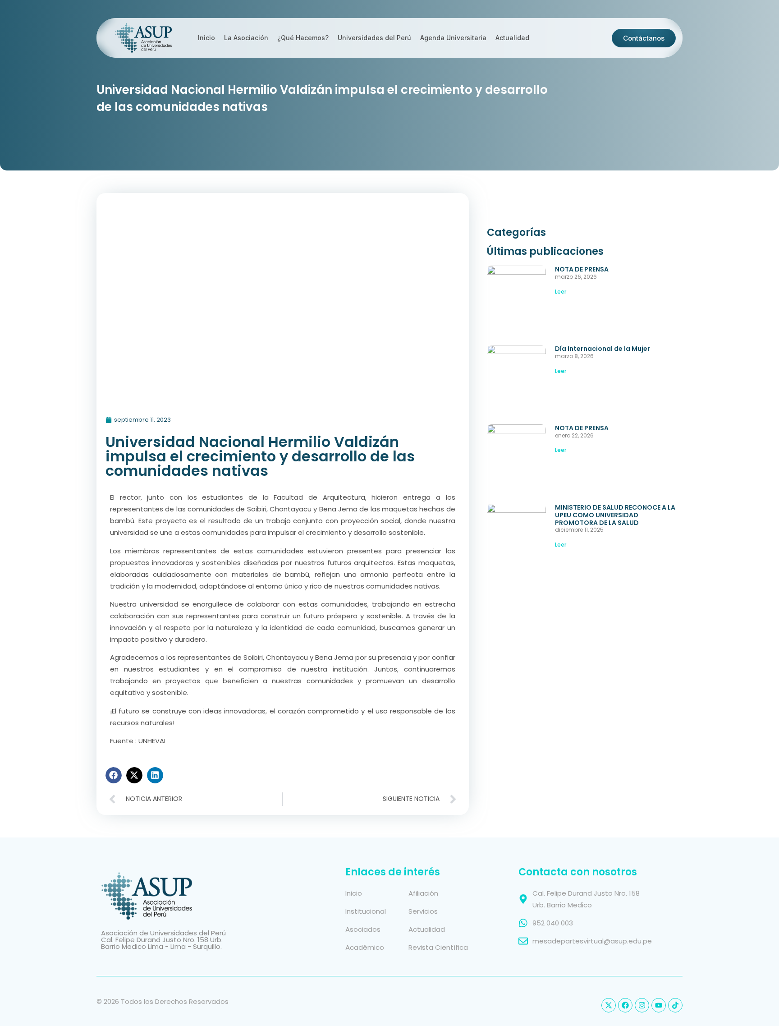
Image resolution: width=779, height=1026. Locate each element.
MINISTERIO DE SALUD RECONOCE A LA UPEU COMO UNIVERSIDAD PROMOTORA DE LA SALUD (615, 515)
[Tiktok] (675, 1005)
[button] (113, 775)
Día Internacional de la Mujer (602, 348)
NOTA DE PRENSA (582, 269)
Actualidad (512, 37)
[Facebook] (625, 1005)
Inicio (206, 37)
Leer (560, 291)
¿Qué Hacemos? (303, 37)
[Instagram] (642, 1005)
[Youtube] (658, 1005)
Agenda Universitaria (453, 37)
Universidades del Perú (374, 37)
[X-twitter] (608, 1005)
